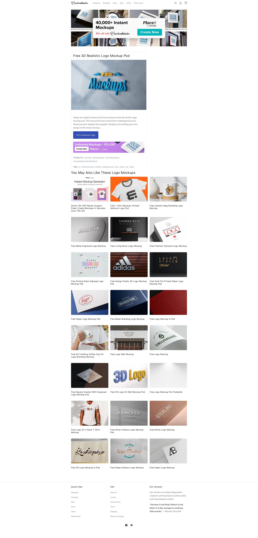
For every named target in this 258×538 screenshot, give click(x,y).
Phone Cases (76, 516)
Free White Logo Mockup (162, 430)
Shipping (113, 512)
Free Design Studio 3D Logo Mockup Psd (128, 282)
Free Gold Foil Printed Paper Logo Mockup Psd (166, 282)
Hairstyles (74, 497)
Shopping (74, 492)
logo (116, 167)
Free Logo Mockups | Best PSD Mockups (85, 161)
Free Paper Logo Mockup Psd (85, 319)
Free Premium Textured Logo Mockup (168, 246)
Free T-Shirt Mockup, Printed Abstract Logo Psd (124, 207)
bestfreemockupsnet (88, 167)
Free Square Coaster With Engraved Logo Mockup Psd (89, 393)
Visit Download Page (85, 135)
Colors (73, 512)
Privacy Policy (115, 502)
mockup (122, 167)
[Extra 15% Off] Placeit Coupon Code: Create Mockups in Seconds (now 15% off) (88, 208)
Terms (112, 507)
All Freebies (88, 158)
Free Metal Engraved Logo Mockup (88, 246)
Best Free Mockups (98, 158)
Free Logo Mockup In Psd (162, 319)
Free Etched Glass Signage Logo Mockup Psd (87, 282)
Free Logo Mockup (159, 354)
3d (79, 167)
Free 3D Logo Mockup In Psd (85, 467)
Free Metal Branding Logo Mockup (127, 319)
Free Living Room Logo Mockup (126, 246)
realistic (131, 167)
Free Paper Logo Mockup (162, 467)
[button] (175, 3)
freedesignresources (108, 167)
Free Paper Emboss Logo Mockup (127, 467)
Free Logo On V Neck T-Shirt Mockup (85, 431)
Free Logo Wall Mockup (122, 354)
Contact (113, 497)
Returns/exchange (117, 516)
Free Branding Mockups (112, 158)
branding (98, 167)
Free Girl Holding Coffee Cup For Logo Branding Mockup (87, 355)
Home (73, 507)
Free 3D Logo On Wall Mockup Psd (127, 392)
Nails (73, 502)
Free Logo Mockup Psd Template (166, 392)
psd (127, 167)
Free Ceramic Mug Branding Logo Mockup (166, 207)
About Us (113, 492)
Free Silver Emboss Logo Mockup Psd (127, 431)
